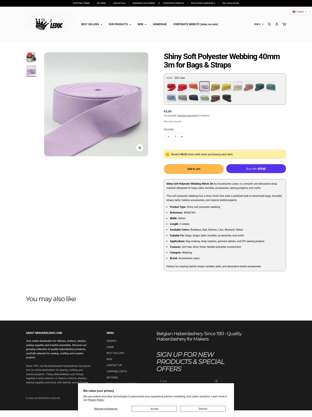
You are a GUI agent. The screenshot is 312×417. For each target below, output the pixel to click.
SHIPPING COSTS (117, 371)
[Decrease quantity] (168, 137)
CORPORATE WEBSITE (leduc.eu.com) (195, 24)
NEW (140, 24)
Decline (203, 408)
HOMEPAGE (160, 24)
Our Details (119, 3)
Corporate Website (173, 3)
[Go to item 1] (31, 58)
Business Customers (144, 3)
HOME (110, 347)
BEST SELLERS (90, 24)
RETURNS (112, 377)
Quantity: (169, 129)
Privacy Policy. (96, 399)
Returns (101, 3)
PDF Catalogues (230, 3)
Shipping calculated (187, 115)
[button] (300, 11)
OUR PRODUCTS (118, 24)
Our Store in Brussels (203, 3)
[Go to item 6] (31, 71)
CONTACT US (114, 365)
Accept (154, 408)
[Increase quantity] (182, 137)
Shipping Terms (81, 3)
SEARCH (111, 340)
